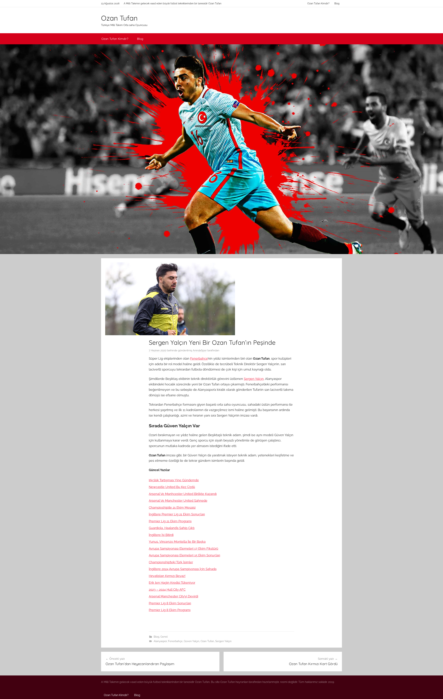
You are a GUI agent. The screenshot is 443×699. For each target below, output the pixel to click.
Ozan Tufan (119, 18)
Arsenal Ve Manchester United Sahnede (178, 500)
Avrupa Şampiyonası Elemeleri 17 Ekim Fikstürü (183, 548)
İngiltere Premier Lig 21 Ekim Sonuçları (177, 514)
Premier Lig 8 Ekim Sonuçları (170, 603)
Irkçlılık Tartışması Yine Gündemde (174, 480)
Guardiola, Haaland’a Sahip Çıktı (172, 528)
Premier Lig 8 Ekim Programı (170, 610)
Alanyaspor (160, 641)
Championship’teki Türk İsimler (171, 562)
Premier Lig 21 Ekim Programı (170, 521)
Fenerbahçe (199, 358)
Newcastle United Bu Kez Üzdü (172, 487)
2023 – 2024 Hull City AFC (167, 589)
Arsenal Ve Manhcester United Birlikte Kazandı (183, 494)
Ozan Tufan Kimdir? (318, 3)
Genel (164, 636)
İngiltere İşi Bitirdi (161, 535)
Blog (337, 3)
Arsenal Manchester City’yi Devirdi (173, 596)
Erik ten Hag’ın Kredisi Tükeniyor (172, 582)
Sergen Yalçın (254, 379)
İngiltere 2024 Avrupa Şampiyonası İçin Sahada (182, 569)
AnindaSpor (200, 350)
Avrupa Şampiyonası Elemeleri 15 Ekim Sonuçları (184, 555)
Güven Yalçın (191, 641)
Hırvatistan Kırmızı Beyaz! (167, 576)
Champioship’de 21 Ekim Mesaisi (172, 507)
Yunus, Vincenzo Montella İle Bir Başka (177, 541)
